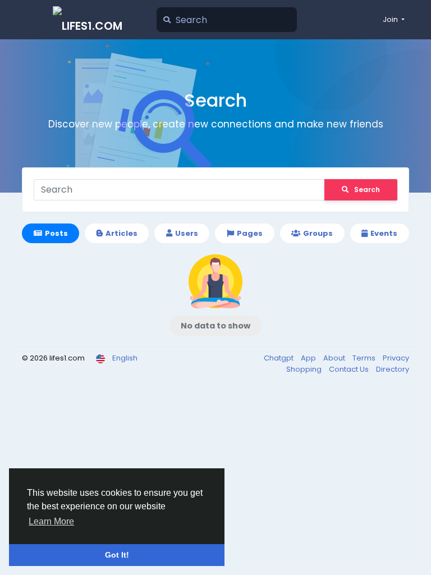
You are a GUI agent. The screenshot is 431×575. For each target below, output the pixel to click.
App (309, 358)
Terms (364, 358)
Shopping (304, 369)
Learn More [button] (51, 521)
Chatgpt (279, 358)
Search (367, 189)
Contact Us (349, 369)
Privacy (396, 358)
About (335, 358)
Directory (392, 369)
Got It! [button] (117, 554)
